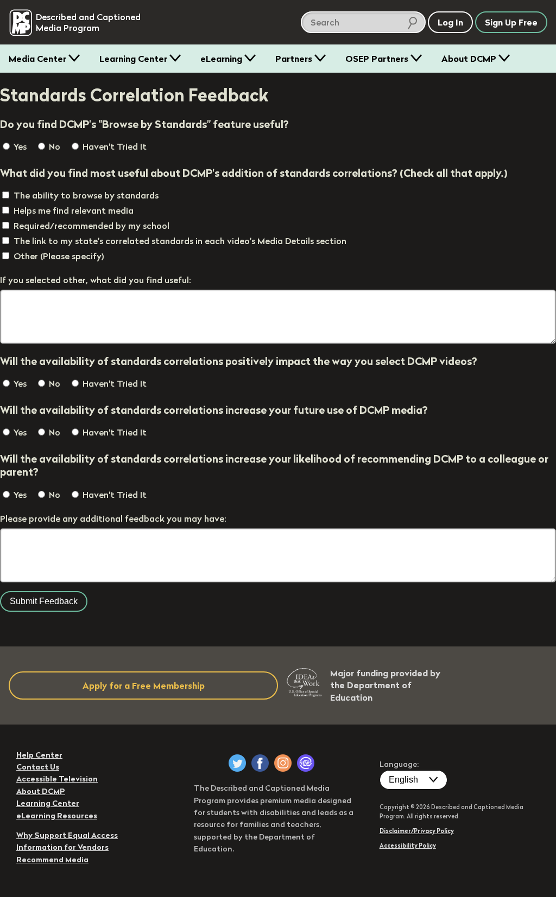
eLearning (221, 58)
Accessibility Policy (408, 845)
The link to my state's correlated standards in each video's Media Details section (180, 240)
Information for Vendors (62, 847)
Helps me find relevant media (74, 210)
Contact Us (37, 767)
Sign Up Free (511, 22)
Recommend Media (52, 859)
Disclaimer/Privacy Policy (417, 831)
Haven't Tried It (113, 146)
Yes (19, 146)
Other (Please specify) (59, 256)
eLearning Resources (56, 816)
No (53, 146)
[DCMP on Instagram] (283, 763)
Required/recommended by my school (91, 225)
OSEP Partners (376, 58)
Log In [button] (450, 22)
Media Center (37, 58)
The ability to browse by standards (86, 195)
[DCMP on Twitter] (237, 763)
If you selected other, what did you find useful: (95, 279)
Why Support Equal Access (67, 835)
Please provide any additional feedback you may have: (113, 518)
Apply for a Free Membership (144, 685)
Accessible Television (57, 779)
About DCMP (468, 58)
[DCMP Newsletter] (305, 763)
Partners (293, 58)
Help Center (39, 755)
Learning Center (133, 58)
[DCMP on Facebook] (260, 763)
